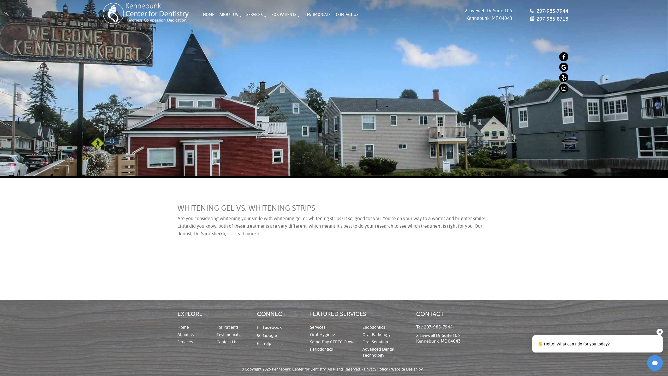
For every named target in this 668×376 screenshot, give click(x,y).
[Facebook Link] (563, 56)
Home (208, 14)
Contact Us (347, 14)
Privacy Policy (376, 369)
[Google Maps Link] (563, 67)
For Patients (283, 14)
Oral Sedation (375, 341)
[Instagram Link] (563, 88)
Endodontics (373, 327)
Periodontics (321, 349)
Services (254, 14)
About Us (228, 14)
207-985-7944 (551, 10)
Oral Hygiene (322, 334)
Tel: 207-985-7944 (434, 327)
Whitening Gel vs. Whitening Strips (246, 208)
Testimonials (318, 14)
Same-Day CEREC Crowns (333, 341)
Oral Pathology (376, 334)
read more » (247, 233)
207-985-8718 (551, 18)
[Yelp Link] (563, 77)
